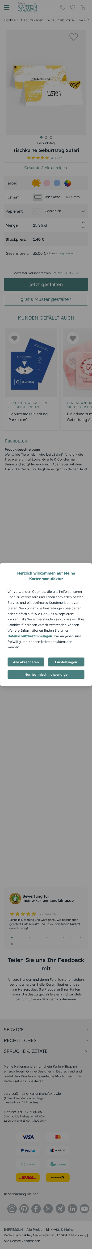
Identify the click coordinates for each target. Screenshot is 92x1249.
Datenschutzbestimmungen (30, 636)
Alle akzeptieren (26, 662)
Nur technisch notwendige (46, 674)
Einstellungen (66, 662)
